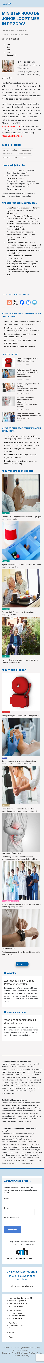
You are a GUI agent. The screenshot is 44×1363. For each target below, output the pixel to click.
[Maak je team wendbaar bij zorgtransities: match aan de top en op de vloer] (21, 880)
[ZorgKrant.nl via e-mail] (34, 302)
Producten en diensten (10, 901)
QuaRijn (16, 157)
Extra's (11, 1332)
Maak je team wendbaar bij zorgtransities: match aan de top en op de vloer (21, 905)
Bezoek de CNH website (16, 1258)
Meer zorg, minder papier (16, 229)
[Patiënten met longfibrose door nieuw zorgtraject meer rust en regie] (21, 492)
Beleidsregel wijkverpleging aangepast (21, 264)
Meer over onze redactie (18, 1303)
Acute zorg (6, 712)
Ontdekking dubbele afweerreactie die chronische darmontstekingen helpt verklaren (20, 857)
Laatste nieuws (15, 1310)
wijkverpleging (27, 150)
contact (12, 1163)
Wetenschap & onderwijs (11, 853)
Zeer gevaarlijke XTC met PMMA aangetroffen (20, 716)
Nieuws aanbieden (16, 1318)
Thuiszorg (14, 39)
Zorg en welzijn (8, 154)
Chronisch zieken (8, 948)
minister (5, 150)
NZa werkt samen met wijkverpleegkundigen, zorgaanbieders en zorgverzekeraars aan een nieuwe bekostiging (24, 250)
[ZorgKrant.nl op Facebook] (22, 302)
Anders (4, 758)
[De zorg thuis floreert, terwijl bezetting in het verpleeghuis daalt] (21, 588)
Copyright (15, 1353)
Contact (12, 1328)
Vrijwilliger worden (16, 1306)
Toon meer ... (22, 964)
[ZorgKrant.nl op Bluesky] (29, 302)
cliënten (15, 150)
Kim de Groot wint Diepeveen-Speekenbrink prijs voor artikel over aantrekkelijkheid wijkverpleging (23, 210)
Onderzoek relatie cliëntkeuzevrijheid (20, 232)
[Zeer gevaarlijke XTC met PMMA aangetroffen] (21, 691)
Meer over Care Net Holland (19, 1298)
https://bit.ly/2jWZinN (12, 135)
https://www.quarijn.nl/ (16, 178)
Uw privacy (25, 1355)
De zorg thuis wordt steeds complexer (21, 234)
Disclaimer (6, 1353)
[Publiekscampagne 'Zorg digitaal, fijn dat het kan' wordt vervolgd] (21, 928)
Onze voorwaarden (16, 1325)
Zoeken (11, 1337)
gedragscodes (16, 1160)
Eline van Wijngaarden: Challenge (19, 216)
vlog (24, 157)
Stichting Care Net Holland (25, 1347)
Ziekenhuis (6, 805)
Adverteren (13, 1323)
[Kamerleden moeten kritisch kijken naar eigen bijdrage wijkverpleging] (21, 636)
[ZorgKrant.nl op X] (15, 302)
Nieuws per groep (15, 1313)
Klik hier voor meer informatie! (22, 1286)
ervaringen (6, 157)
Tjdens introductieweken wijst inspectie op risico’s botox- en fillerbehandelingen (19, 762)
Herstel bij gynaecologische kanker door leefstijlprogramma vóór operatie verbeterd (19, 810)
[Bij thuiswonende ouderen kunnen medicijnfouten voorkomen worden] (21, 540)
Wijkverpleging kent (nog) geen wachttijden (23, 261)
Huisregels (24, 1353)
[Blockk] (7, 3)
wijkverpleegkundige (24, 154)
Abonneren (12, 1229)
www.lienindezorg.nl (11, 126)
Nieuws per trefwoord (17, 1316)
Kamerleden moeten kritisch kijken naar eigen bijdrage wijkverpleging (20, 661)
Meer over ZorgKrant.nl (17, 1300)
